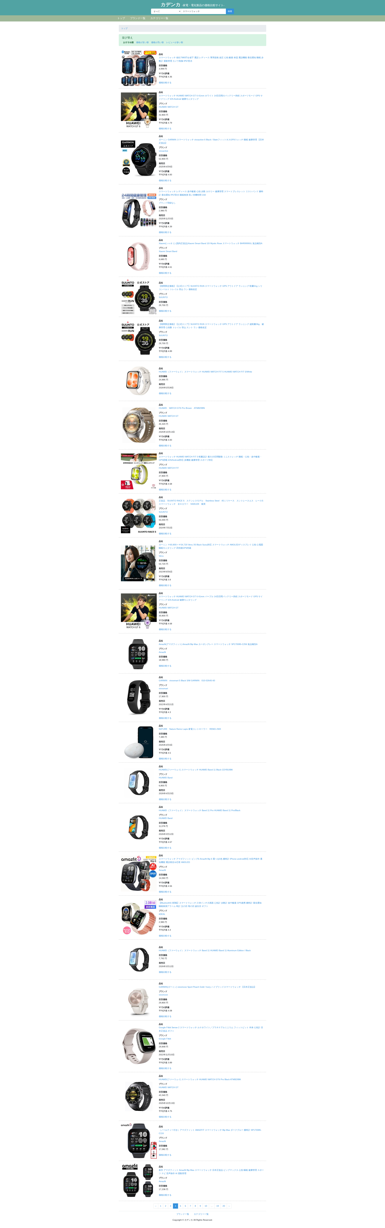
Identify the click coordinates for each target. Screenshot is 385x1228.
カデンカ (192, 4)
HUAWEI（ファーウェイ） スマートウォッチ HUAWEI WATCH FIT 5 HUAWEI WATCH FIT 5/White (205, 372)
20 (224, 1206)
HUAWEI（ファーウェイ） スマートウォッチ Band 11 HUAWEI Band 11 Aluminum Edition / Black (205, 950)
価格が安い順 (142, 42)
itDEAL (162, 914)
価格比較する (165, 82)
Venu (161, 556)
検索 (230, 11)
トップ (121, 18)
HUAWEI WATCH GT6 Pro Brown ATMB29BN (182, 408)
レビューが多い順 (174, 42)
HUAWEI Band (165, 777)
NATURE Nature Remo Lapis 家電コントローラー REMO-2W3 (190, 729)
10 (206, 1206)
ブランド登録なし (167, 203)
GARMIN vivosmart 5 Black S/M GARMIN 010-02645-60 (187, 680)
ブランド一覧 (137, 18)
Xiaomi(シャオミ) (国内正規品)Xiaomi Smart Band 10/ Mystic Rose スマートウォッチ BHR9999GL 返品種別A (210, 243)
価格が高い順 (157, 42)
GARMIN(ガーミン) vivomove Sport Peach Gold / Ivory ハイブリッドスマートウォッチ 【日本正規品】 (207, 987)
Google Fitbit (165, 1038)
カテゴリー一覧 (159, 18)
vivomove (163, 995)
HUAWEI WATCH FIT (169, 468)
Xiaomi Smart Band (168, 251)
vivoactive (163, 151)
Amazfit (162, 652)
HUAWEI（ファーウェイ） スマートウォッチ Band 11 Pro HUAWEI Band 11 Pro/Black (199, 810)
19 (217, 1206)
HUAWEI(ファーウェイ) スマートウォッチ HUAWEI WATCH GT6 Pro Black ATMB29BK (200, 1079)
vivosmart (163, 688)
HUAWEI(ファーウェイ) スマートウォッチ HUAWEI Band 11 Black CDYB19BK (196, 769)
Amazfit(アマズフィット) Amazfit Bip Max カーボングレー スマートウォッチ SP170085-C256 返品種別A (208, 644)
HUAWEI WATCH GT (169, 107)
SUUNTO (163, 297)
